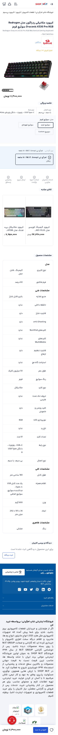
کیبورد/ (17, 12)
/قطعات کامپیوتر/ (28, 12)
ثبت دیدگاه (8, 555)
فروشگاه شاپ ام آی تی (44, 12)
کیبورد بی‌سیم (8, 12)
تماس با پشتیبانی (11, 572)
